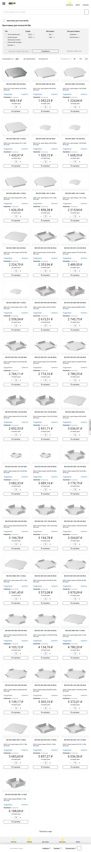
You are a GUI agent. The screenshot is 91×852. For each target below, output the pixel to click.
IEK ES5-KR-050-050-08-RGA (45, 303)
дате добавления (29, 59)
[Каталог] (3, 3)
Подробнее (8, 94)
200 (86, 59)
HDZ (52, 37)
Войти (78, 5)
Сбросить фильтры (74, 51)
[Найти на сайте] (86, 12)
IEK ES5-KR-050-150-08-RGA (16, 467)
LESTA (31, 37)
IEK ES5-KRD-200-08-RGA (45, 139)
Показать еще (45, 831)
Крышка (11, 45)
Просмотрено (70, 848)
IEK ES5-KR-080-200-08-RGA (16, 521)
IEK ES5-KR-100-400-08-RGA (75, 685)
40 (74, 59)
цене (17, 59)
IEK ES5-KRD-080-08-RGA (45, 84)
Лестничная (75, 37)
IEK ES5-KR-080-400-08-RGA (45, 685)
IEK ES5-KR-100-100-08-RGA (45, 412)
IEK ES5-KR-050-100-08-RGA (16, 357)
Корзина (86, 5)
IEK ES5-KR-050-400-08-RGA (16, 685)
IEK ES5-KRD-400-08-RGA (75, 412)
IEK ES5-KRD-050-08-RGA (16, 84)
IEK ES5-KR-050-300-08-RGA (75, 576)
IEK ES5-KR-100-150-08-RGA (45, 521)
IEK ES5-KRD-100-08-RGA (75, 84)
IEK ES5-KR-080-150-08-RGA (75, 467)
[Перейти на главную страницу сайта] (18, 4)
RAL (51, 34)
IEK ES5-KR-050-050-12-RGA (45, 740)
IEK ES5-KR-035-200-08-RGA (75, 357)
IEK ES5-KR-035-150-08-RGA (45, 357)
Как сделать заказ (16, 848)
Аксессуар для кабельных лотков (14, 39)
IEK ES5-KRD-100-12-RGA (45, 193)
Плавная (74, 34)
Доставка (45, 842)
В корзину (15, 111)
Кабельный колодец (15, 42)
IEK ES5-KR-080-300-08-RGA (16, 631)
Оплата (29, 842)
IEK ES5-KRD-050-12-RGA (16, 139)
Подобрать (45, 51)
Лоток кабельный (14, 34)
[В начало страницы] (79, 848)
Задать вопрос (90, 426)
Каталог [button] (13, 842)
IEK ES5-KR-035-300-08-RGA (45, 576)
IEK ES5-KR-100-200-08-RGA (75, 521)
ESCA (31, 34)
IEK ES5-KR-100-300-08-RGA (45, 631)
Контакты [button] (69, 5)
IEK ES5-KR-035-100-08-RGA (75, 248)
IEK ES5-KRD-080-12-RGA (16, 193)
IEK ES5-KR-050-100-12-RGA (75, 740)
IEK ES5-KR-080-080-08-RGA (75, 303)
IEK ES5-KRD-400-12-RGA (75, 631)
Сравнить (45, 848)
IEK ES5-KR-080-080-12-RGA (16, 794)
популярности (43, 59)
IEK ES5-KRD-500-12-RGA (16, 740)
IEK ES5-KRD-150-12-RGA (75, 193)
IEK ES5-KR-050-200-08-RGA (45, 467)
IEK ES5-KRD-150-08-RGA (75, 139)
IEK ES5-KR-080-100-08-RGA (16, 412)
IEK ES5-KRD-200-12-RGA (16, 303)
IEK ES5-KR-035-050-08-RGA (45, 248)
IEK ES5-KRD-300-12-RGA (16, 576)
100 (80, 59)
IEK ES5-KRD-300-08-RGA (16, 248)
